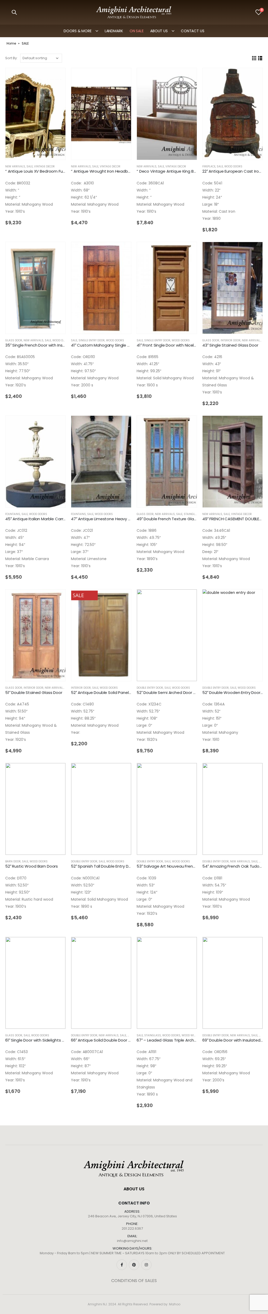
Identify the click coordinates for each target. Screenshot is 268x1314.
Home (11, 43)
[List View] (260, 58)
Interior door (231, 340)
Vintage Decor (44, 166)
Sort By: (11, 58)
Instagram (146, 1265)
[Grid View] (254, 58)
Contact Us (192, 31)
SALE (29, 166)
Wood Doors (233, 166)
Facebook (121, 1265)
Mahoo (174, 1304)
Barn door (13, 861)
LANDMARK (114, 31)
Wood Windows (193, 1035)
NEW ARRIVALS (15, 166)
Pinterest (134, 1265)
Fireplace (208, 166)
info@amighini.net (132, 1240)
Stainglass (192, 514)
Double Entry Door (150, 688)
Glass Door (13, 340)
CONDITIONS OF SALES (134, 1281)
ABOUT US (159, 31)
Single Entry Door (92, 340)
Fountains (12, 514)
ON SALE (137, 31)
